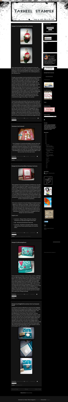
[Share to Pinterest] (15, 120)
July (46, 163)
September (48, 160)
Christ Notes (49, 68)
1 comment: (32, 156)
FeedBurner (52, 31)
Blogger (48, 399)
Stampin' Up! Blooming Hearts (19, 242)
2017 (46, 135)
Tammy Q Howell (52, 55)
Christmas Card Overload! (18, 126)
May (47, 166)
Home (26, 389)
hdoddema (38, 399)
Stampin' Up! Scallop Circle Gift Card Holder (22, 26)
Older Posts (38, 389)
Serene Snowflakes (26, 236)
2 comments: (32, 232)
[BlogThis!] (13, 120)
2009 (46, 143)
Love (16, 298)
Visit (47, 79)
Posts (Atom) (29, 393)
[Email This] (12, 120)
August (47, 162)
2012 (46, 139)
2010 (46, 142)
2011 (46, 140)
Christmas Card (18, 160)
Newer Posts (15, 389)
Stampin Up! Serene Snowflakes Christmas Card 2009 (24, 166)
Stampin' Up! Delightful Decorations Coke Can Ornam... (50, 155)
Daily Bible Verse (49, 67)
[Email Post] (38, 118)
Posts (46, 37)
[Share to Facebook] (14, 120)
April (47, 167)
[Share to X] (14, 120)
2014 (46, 136)
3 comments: (32, 381)
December (47, 144)
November (47, 158)
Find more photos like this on (49, 252)
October (47, 159)
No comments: (33, 118)
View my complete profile (48, 64)
